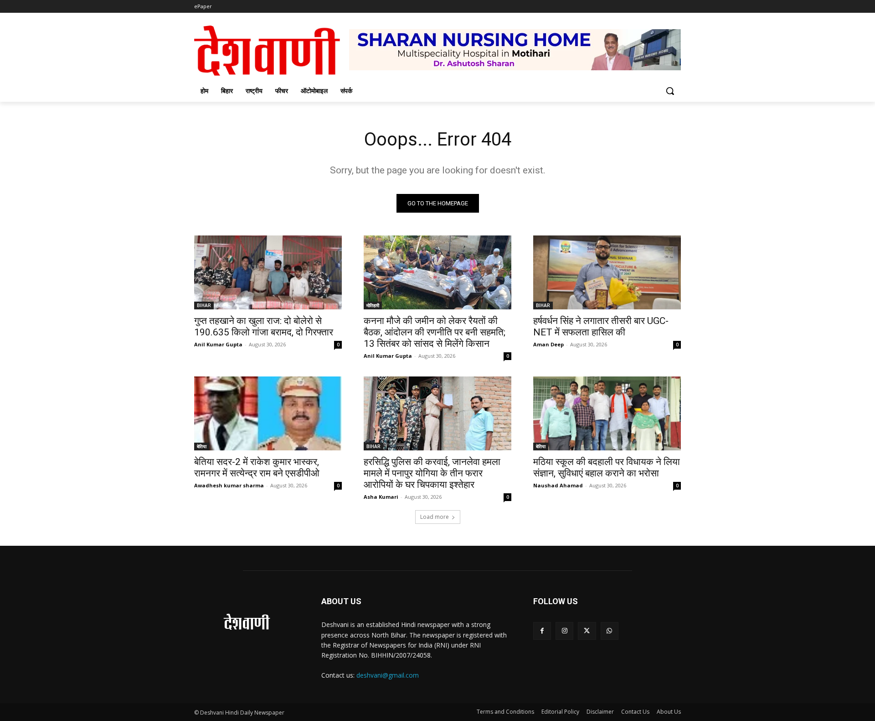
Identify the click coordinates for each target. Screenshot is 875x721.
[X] (587, 631)
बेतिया (201, 446)
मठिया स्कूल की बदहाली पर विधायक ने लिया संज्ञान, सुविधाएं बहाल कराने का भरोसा (606, 467)
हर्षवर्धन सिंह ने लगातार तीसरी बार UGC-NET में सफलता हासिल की (601, 326)
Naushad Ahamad (558, 485)
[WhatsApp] (609, 631)
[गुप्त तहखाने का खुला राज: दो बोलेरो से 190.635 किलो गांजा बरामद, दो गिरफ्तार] (268, 272)
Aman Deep (548, 344)
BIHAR (204, 305)
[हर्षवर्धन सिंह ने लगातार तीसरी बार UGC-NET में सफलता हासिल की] (607, 272)
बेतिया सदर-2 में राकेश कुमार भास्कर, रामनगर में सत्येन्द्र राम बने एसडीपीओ (256, 467)
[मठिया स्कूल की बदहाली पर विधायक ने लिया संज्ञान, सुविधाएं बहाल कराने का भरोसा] (607, 413)
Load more (434, 517)
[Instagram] (564, 631)
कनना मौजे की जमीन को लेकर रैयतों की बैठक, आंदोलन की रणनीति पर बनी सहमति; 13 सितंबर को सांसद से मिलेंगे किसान (434, 332)
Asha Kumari (381, 496)
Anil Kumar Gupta (218, 344)
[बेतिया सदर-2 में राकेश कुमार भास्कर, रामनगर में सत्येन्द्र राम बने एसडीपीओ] (268, 413)
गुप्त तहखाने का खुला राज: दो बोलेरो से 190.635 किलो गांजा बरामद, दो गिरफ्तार (263, 326)
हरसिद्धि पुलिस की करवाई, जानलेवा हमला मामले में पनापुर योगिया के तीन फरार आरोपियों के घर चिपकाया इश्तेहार (432, 473)
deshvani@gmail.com (387, 675)
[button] (670, 91)
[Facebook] (542, 631)
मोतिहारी (372, 305)
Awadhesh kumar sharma (229, 485)
